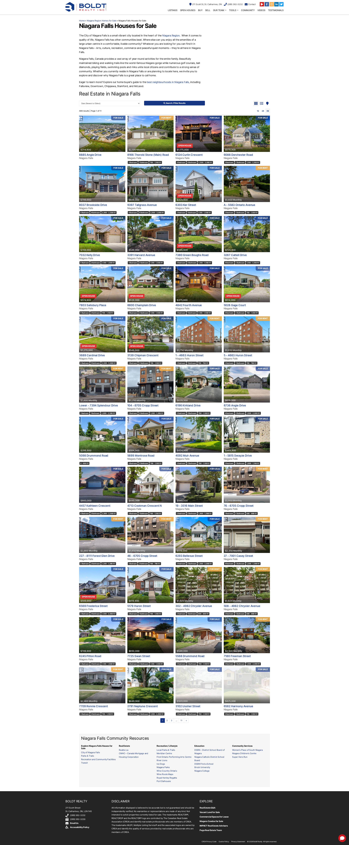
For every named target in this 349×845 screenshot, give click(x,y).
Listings (172, 10)
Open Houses (187, 10)
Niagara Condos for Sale (211, 821)
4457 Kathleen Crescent (94, 505)
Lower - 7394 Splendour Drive (98, 405)
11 (181, 720)
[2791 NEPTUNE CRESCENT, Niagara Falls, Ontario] (150, 685)
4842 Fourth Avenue (188, 305)
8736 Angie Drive (235, 405)
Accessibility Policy (79, 827)
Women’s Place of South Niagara (247, 750)
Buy (200, 10)
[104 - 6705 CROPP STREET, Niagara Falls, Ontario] (150, 384)
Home (82, 20)
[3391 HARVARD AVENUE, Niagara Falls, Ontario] (150, 234)
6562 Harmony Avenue (238, 706)
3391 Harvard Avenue (141, 255)
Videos (261, 10)
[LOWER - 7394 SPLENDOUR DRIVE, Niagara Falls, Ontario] (102, 384)
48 (268, 111)
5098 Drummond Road (93, 455)
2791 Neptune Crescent (142, 706)
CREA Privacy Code (209, 842)
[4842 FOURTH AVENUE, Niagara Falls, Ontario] (198, 284)
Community (248, 10)
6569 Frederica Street (93, 606)
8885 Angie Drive (90, 154)
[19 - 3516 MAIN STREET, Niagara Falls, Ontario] (198, 485)
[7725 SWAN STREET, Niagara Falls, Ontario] (150, 635)
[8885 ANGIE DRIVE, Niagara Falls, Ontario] (102, 134)
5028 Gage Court (235, 305)
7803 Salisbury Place (92, 305)
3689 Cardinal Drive (92, 355)
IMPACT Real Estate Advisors (214, 825)
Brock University (202, 767)
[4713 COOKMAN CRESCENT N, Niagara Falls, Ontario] (150, 485)
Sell (207, 10)
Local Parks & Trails (166, 750)
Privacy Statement (238, 842)
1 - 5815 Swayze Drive (238, 455)
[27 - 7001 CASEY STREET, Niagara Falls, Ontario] (247, 535)
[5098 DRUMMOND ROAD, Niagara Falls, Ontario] (102, 435)
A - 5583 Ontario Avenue (239, 205)
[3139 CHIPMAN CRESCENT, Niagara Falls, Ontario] (150, 334)
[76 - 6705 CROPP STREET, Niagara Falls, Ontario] (247, 485)
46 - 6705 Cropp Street (142, 555)
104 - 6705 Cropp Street (143, 405)
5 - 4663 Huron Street (238, 355)
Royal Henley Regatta (167, 777)
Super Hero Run (239, 757)
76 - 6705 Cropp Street (239, 505)
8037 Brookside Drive (93, 205)
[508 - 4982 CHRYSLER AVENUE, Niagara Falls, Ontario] (247, 585)
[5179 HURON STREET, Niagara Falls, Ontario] (150, 585)
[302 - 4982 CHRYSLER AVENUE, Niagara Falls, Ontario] (198, 585)
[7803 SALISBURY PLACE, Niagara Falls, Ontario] (102, 284)
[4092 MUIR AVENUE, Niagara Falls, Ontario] (198, 435)
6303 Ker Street (185, 205)
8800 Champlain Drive (141, 305)
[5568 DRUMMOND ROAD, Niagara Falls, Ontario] (198, 635)
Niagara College (202, 771)
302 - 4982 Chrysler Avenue (193, 606)
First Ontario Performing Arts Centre (174, 757)
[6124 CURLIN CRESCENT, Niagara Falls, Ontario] (198, 134)
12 (258, 111)
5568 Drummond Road (189, 656)
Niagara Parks (163, 767)
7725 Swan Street (138, 656)
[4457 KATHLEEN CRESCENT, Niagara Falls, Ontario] (102, 485)
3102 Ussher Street (187, 706)
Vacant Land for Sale (210, 812)
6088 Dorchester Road (238, 154)
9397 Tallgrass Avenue (142, 205)
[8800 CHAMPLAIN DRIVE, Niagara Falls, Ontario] (150, 284)
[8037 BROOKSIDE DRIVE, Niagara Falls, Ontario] (102, 184)
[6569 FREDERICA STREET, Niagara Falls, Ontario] (102, 585)
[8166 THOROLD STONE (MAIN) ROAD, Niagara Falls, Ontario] (150, 134)
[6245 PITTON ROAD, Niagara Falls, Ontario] (102, 635)
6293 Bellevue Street (189, 555)
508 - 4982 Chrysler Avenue (242, 606)
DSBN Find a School (203, 764)
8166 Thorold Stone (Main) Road (148, 154)
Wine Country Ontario (167, 771)
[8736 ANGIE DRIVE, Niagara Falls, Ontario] (247, 384)
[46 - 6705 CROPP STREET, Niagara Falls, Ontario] (150, 535)
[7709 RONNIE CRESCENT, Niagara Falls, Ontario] (102, 685)
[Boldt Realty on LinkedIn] (276, 4)
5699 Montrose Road (140, 455)
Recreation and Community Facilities (98, 759)
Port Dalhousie (164, 781)
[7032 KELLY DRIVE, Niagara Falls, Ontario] (102, 234)
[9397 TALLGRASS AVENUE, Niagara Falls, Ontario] (150, 184)
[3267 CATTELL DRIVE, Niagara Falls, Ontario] (247, 234)
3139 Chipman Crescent (142, 355)
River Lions (162, 760)
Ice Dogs (161, 764)
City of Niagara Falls (90, 752)
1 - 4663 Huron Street (189, 355)
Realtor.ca (123, 750)
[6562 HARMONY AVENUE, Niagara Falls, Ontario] (247, 685)
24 (263, 111)
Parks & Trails (87, 756)
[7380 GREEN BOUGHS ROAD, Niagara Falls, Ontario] (198, 234)
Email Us (74, 823)
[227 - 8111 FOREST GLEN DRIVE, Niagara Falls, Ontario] (102, 535)
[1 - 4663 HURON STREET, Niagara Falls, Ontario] (198, 334)
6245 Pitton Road (90, 656)
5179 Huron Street (139, 606)
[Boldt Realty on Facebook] (267, 4)
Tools (232, 10)
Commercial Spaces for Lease (214, 816)
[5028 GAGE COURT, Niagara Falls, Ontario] (247, 284)
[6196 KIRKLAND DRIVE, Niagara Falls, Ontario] (198, 384)
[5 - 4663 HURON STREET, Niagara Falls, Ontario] (247, 334)
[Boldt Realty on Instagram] (272, 4)
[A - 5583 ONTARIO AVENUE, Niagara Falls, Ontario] (247, 184)
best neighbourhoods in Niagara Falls (168, 82)
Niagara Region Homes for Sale (101, 20)
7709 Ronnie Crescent (93, 706)
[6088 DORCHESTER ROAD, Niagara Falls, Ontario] (247, 134)
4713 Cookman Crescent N (144, 505)
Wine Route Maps (165, 774)
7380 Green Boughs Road (192, 255)
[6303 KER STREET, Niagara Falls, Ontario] (198, 184)
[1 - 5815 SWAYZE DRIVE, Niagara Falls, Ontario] (247, 435)
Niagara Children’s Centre (244, 753)
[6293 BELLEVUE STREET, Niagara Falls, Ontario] (198, 535)
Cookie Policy (224, 842)
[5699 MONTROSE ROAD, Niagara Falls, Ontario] (150, 435)
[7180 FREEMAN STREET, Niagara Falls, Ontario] (247, 635)
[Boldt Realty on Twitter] (281, 4)
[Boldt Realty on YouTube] (262, 4)
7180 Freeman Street (237, 656)
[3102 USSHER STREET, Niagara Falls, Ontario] (198, 685)
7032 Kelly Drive (89, 255)
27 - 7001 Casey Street (238, 555)
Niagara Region (171, 35)
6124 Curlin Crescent (189, 154)
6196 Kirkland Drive (188, 405)
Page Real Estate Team (211, 830)
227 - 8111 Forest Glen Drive (97, 555)
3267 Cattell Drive (235, 255)
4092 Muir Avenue (187, 455)
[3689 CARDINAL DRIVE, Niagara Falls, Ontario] (102, 334)
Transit (84, 762)
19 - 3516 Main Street (189, 505)
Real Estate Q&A (207, 807)
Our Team (218, 10)
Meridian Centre (164, 753)
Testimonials (276, 10)
